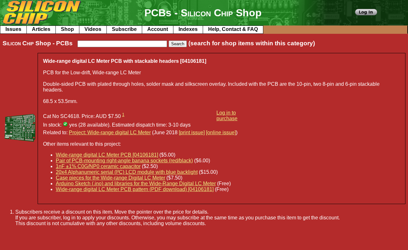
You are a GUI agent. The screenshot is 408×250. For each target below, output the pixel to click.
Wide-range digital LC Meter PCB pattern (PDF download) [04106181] (135, 189)
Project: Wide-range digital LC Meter (110, 132)
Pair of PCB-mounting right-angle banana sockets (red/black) (124, 160)
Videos (92, 29)
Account (157, 29)
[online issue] (221, 132)
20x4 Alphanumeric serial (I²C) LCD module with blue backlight (127, 172)
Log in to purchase (226, 115)
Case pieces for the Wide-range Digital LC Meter (110, 177)
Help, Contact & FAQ (233, 29)
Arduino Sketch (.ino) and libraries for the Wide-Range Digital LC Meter (136, 183)
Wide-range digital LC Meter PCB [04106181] (107, 155)
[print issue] (192, 132)
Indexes (188, 29)
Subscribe (124, 29)
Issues (13, 29)
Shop (67, 29)
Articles (41, 29)
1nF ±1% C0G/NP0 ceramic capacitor (98, 166)
